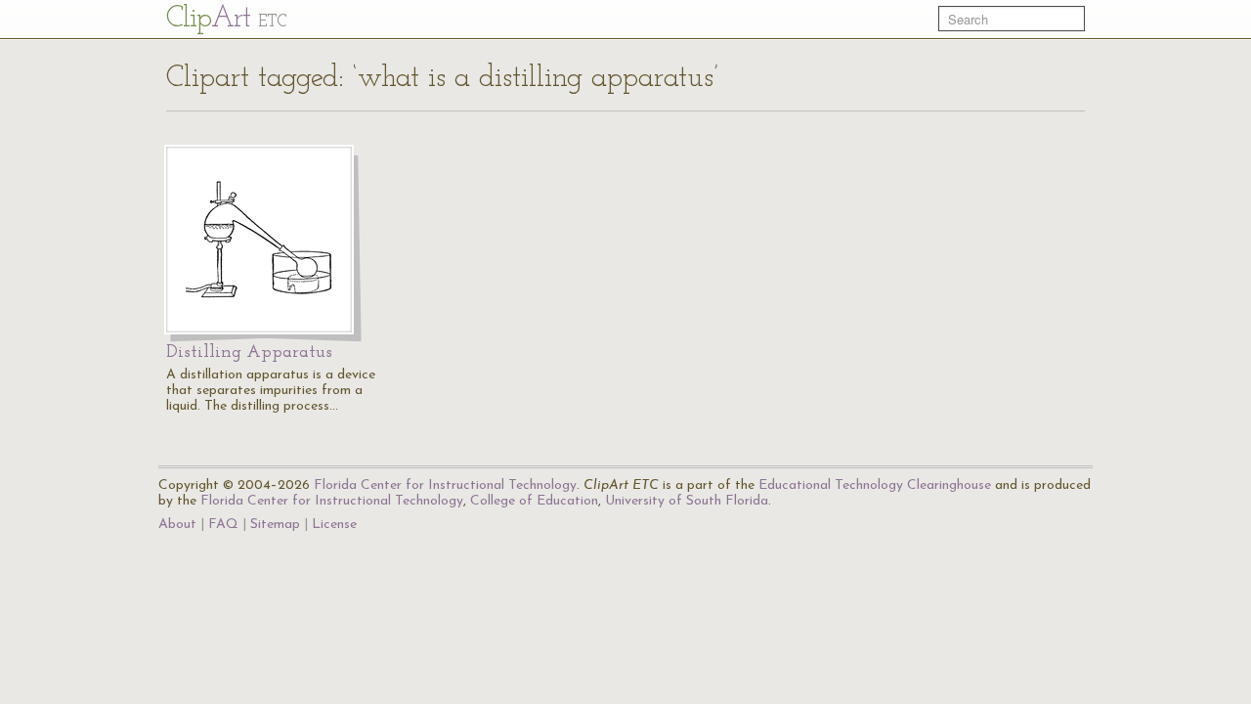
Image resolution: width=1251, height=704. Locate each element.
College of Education (534, 501)
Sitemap (275, 524)
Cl (226, 19)
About (177, 524)
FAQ (223, 524)
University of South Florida (686, 501)
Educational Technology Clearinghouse (874, 485)
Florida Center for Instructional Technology (445, 485)
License (334, 524)
